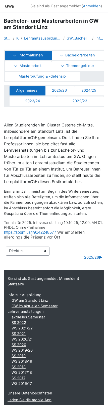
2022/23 (79, 101)
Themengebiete (80, 65)
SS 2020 (19, 345)
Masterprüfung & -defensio (42, 76)
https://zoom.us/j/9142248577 (30, 232)
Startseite (7, 38)
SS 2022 (19, 322)
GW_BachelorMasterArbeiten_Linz (78, 38)
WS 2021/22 (22, 328)
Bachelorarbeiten (80, 55)
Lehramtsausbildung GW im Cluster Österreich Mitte (42, 38)
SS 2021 (19, 333)
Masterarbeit (30, 65)
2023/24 (32, 101)
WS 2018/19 (22, 361)
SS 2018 (19, 367)
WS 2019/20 (22, 350)
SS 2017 (18, 378)
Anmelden (92, 6)
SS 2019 (19, 356)
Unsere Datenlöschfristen (30, 393)
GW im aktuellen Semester (35, 306)
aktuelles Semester (28, 317)
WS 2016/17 (22, 383)
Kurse (17, 38)
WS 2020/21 (22, 339)
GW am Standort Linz (30, 300)
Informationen (99, 38)
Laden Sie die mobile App (29, 400)
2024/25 (88, 90)
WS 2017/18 (22, 372)
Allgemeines (26, 90)
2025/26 (59, 90)
